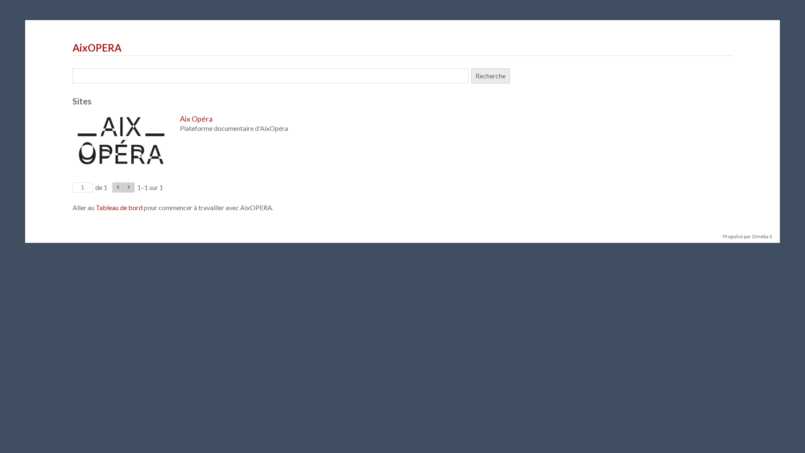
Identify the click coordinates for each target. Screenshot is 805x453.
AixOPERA (97, 48)
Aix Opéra (196, 118)
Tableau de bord (119, 207)
